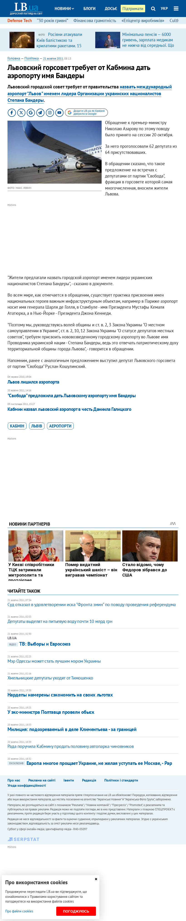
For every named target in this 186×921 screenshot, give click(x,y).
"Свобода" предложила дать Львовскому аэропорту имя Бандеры (71, 395)
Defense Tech (19, 20)
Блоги (89, 8)
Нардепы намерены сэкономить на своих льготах (60, 694)
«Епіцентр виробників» (143, 20)
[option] (50, 39)
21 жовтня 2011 (53, 58)
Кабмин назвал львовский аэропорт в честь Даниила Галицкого (69, 409)
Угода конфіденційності (26, 785)
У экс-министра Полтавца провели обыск (50, 712)
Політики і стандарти (121, 780)
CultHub (177, 20)
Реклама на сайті (41, 780)
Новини (63, 8)
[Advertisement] (93, 239)
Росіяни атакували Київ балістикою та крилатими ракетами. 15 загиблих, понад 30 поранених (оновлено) (59, 45)
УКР (164, 8)
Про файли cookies (19, 911)
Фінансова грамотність (94, 20)
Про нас (13, 780)
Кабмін (17, 426)
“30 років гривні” (52, 20)
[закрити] (96, 879)
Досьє (111, 8)
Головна (13, 58)
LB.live (97, 25)
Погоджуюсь (76, 911)
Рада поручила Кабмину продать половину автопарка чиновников (70, 746)
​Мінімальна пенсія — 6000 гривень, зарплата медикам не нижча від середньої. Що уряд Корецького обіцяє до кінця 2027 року (148, 45)
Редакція (89, 780)
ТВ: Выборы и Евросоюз (40, 644)
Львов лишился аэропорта (33, 382)
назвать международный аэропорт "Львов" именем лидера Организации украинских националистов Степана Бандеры (89, 93)
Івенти (69, 780)
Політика (31, 58)
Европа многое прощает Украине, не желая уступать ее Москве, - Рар (90, 763)
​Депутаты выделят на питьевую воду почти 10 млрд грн (60, 621)
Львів (36, 426)
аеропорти (60, 426)
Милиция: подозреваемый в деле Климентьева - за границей (72, 729)
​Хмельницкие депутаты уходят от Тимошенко (50, 678)
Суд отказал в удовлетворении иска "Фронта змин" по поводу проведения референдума (91, 604)
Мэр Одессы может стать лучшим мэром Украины (54, 661)
